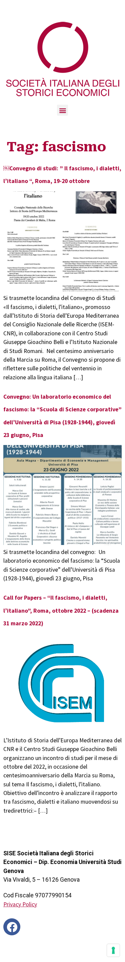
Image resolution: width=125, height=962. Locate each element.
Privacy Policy (20, 904)
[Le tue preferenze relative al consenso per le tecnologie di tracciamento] (113, 950)
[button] (62, 110)
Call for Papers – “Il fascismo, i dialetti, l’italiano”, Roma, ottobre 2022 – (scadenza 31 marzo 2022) (61, 610)
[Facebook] (11, 926)
